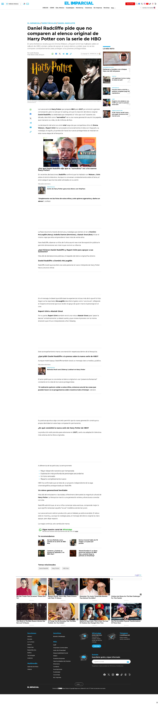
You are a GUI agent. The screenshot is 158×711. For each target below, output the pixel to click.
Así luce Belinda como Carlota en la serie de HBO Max (56, 541)
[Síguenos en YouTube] (147, 3)
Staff (54, 645)
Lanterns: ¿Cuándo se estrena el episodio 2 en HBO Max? (55, 552)
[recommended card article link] (42, 190)
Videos (29, 669)
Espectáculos (49, 23)
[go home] (33, 687)
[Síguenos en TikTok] (150, 3)
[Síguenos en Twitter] (141, 3)
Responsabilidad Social (60, 653)
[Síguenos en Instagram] (144, 3)
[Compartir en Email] (67, 53)
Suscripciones (57, 669)
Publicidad (56, 672)
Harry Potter (55, 568)
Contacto (56, 666)
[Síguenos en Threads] (152, 3)
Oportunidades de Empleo (62, 661)
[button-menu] (2, 4)
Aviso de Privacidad (59, 650)
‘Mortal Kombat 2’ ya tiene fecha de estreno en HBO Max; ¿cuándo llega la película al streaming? (88, 553)
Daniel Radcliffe (66, 23)
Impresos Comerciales (60, 647)
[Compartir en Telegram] (63, 53)
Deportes (30, 647)
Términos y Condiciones (116, 666)
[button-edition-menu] (141, 7)
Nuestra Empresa (59, 658)
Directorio (56, 664)
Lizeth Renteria (34, 53)
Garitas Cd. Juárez (147, 7)
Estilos (29, 652)
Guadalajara (70, 8)
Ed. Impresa (98, 8)
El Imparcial (33, 23)
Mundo (29, 639)
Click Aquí (96, 646)
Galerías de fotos (32, 666)
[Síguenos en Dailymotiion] (130, 675)
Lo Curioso (30, 642)
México (29, 636)
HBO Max (66, 568)
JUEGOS (45, 8)
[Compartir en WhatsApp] (52, 53)
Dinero (29, 644)
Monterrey (79, 8)
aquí (76, 531)
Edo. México (60, 8)
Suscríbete (130, 4)
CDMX (52, 8)
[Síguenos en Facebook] (139, 3)
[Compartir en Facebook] (56, 53)
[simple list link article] (117, 59)
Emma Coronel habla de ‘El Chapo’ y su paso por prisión (88, 541)
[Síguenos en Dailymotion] (155, 3)
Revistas (107, 8)
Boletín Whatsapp (59, 636)
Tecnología (31, 655)
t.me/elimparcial (125, 635)
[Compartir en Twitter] (60, 53)
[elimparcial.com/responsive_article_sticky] (157, 702)
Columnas (88, 8)
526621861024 (97, 635)
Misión (55, 656)
